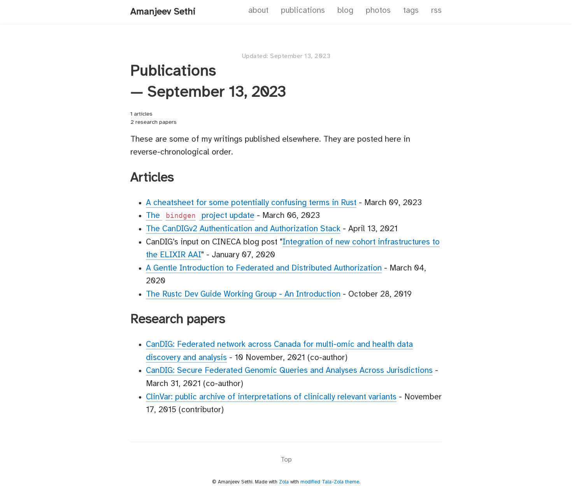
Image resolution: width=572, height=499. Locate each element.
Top (286, 459)
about (258, 10)
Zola (284, 482)
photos (378, 10)
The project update (200, 215)
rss (436, 10)
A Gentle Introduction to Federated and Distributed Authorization (264, 268)
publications (303, 10)
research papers (156, 122)
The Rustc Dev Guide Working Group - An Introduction (243, 294)
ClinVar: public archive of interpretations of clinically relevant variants (271, 397)
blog (345, 10)
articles (143, 114)
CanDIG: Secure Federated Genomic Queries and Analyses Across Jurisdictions (289, 370)
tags (411, 10)
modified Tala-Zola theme (329, 482)
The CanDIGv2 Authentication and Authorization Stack (243, 229)
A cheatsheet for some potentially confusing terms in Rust (251, 203)
